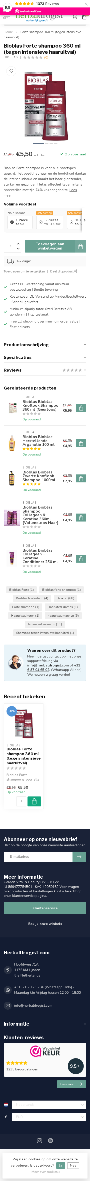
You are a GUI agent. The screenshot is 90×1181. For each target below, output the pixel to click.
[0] (84, 16)
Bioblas (11, 57)
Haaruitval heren (25, 615)
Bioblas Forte (21, 590)
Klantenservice (45, 908)
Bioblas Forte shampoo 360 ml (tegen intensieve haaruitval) (23, 756)
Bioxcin (65, 598)
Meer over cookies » (46, 1172)
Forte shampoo (25, 607)
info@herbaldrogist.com (48, 665)
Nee (73, 1165)
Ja (60, 1165)
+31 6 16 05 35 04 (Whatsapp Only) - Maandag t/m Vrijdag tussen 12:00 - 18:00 (47, 990)
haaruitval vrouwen (45, 624)
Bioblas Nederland (32, 598)
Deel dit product (62, 271)
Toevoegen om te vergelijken (24, 271)
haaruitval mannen (63, 615)
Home (8, 32)
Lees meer (67, 1084)
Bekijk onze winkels (45, 923)
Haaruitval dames (63, 607)
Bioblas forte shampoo (61, 590)
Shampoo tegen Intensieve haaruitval (45, 633)
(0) (46, 57)
